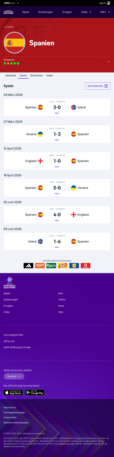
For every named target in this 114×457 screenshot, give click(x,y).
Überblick (10, 75)
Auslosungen (11, 299)
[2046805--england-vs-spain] (57, 161)
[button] (86, 12)
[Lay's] (63, 265)
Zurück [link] (10, 26)
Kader (49, 75)
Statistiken (36, 75)
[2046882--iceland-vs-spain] (57, 241)
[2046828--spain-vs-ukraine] (57, 188)
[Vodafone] (85, 265)
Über (60, 312)
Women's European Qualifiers (8, 12)
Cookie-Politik (10, 417)
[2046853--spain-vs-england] (57, 215)
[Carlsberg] (51, 265)
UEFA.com (9, 341)
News (61, 305)
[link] (25, 12)
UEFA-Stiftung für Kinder (17, 347)
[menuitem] (26, 12)
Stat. (60, 293)
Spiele (23, 75)
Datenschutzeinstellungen (16, 422)
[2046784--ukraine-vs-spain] (57, 134)
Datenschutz (10, 407)
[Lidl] (74, 265)
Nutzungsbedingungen (14, 412)
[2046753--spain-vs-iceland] (57, 107)
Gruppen (8, 305)
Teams (61, 299)
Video (7, 312)
